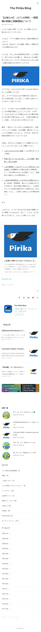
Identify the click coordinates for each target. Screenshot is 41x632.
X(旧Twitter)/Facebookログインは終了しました (19, 330)
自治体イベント (8, 496)
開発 (5, 475)
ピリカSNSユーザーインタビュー (13, 485)
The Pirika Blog (20, 8)
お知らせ (6, 506)
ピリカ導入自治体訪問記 (11, 470)
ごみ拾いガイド (8, 480)
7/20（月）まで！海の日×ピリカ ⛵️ (24, 442)
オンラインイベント (10, 521)
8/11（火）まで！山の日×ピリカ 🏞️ (24, 412)
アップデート (8, 491)
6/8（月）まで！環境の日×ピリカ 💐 (24, 452)
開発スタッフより (9, 501)
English (6, 511)
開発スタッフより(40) (7, 284)
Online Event (7, 516)
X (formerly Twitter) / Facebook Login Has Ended (20, 349)
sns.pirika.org (6, 279)
